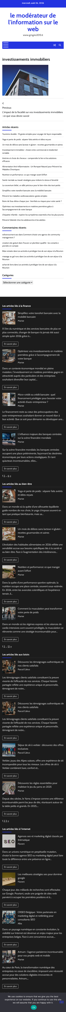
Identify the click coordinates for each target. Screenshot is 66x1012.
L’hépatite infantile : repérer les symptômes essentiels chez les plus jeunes (33, 215)
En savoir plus (10, 343)
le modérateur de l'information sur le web (33, 22)
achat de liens (8, 264)
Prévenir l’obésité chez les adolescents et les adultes (23, 220)
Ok (33, 1007)
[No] (61, 1002)
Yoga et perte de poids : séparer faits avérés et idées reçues (26, 139)
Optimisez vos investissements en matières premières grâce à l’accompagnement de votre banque (40, 355)
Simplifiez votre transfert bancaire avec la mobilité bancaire (26, 190)
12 (9, 646)
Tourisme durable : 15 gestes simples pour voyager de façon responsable (32, 134)
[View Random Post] (54, 45)
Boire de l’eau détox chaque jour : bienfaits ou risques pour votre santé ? (32, 201)
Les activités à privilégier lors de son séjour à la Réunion (40, 251)
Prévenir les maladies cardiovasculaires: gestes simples (24, 196)
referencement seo (10, 234)
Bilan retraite (7, 251)
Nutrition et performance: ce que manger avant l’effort (24, 175)
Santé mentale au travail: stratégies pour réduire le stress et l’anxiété (30, 180)
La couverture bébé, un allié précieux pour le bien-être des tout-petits (31, 185)
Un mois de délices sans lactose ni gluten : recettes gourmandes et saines (32, 145)
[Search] (60, 45)
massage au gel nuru (10, 256)
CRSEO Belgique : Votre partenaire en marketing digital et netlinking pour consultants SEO (37, 916)
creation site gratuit (10, 243)
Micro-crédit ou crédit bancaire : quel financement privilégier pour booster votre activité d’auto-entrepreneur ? (39, 398)
